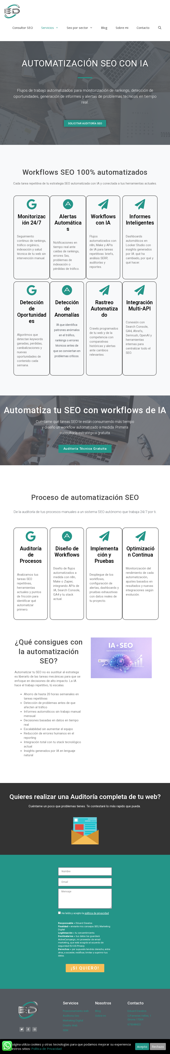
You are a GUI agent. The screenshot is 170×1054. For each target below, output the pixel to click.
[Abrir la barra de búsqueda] (160, 27)
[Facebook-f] (28, 1029)
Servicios (47, 28)
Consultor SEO (22, 28)
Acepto (142, 1046)
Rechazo (158, 1046)
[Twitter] (21, 1029)
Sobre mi (122, 28)
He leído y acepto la (85, 913)
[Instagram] (34, 1029)
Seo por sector (77, 28)
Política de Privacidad (46, 1049)
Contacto (143, 28)
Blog (104, 28)
